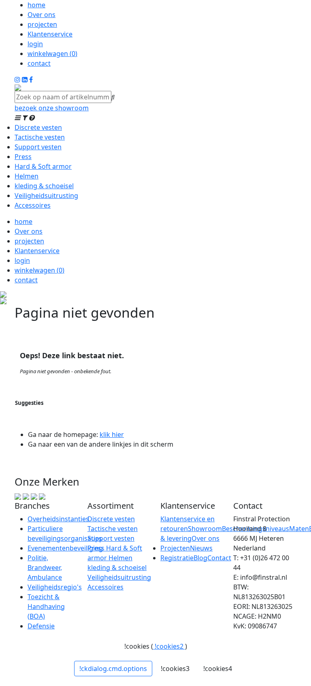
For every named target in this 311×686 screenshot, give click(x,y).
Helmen (26, 176)
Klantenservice (50, 34)
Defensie (41, 625)
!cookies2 (169, 646)
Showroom (205, 528)
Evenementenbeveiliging (65, 548)
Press (23, 156)
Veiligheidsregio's (55, 587)
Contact (219, 557)
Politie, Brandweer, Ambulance (45, 567)
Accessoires (33, 205)
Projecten (175, 548)
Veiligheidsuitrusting (46, 195)
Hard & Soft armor (43, 166)
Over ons (41, 14)
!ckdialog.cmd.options (113, 668)
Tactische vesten (40, 137)
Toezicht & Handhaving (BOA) (46, 606)
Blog (200, 557)
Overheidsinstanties (58, 518)
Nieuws (201, 548)
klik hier (112, 434)
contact (39, 63)
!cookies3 (175, 668)
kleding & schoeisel (44, 185)
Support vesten (38, 146)
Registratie (177, 557)
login (35, 43)
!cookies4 (217, 668)
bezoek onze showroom (52, 107)
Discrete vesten (38, 127)
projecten (42, 24)
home (36, 4)
